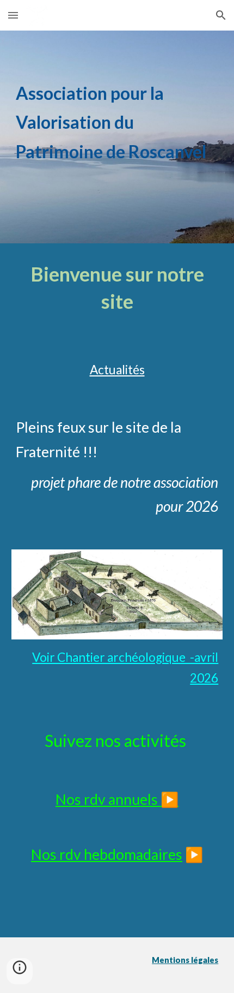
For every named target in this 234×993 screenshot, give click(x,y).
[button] (13, 15)
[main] (117, 137)
